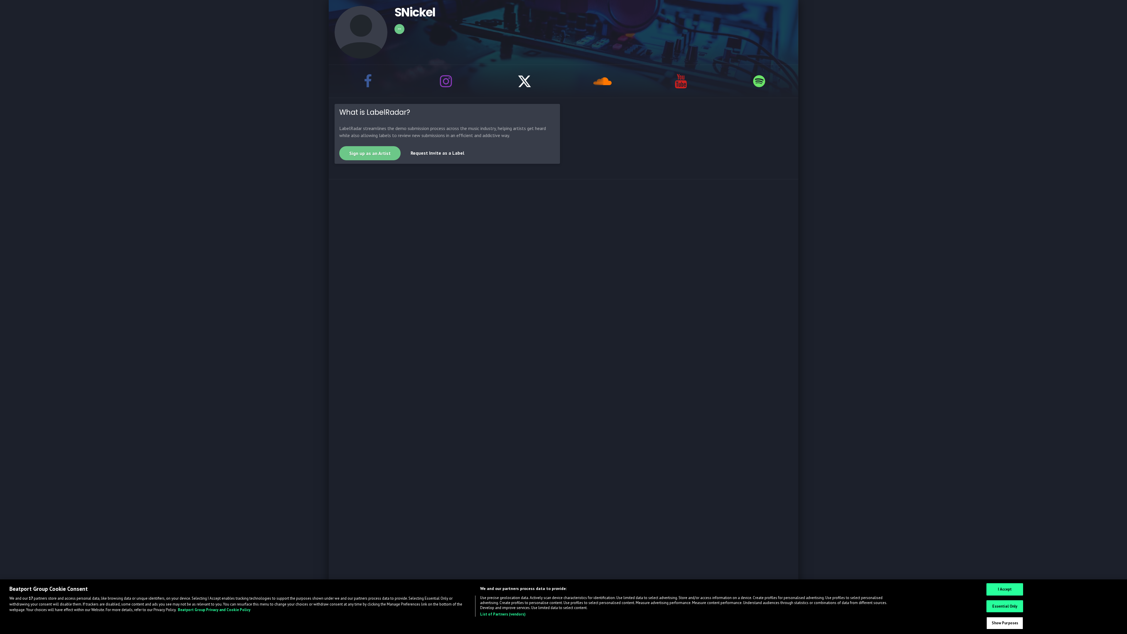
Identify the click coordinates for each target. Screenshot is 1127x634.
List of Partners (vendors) (503, 614)
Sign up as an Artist (370, 153)
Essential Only (1004, 606)
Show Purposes (1005, 622)
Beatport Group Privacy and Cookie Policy (214, 609)
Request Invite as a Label (437, 153)
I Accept (1005, 589)
